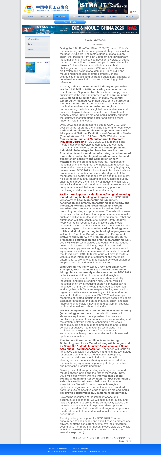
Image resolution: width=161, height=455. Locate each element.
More (46, 63)
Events (73, 22)
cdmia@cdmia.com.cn (61, 451)
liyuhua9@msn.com (79, 451)
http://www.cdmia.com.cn (97, 451)
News (66, 22)
